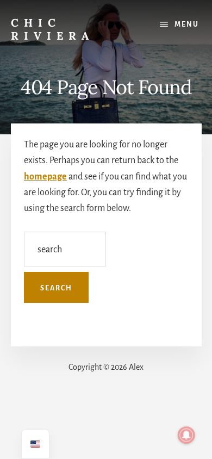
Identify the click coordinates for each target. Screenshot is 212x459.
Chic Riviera (52, 29)
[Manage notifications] (186, 435)
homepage (45, 177)
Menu (186, 24)
